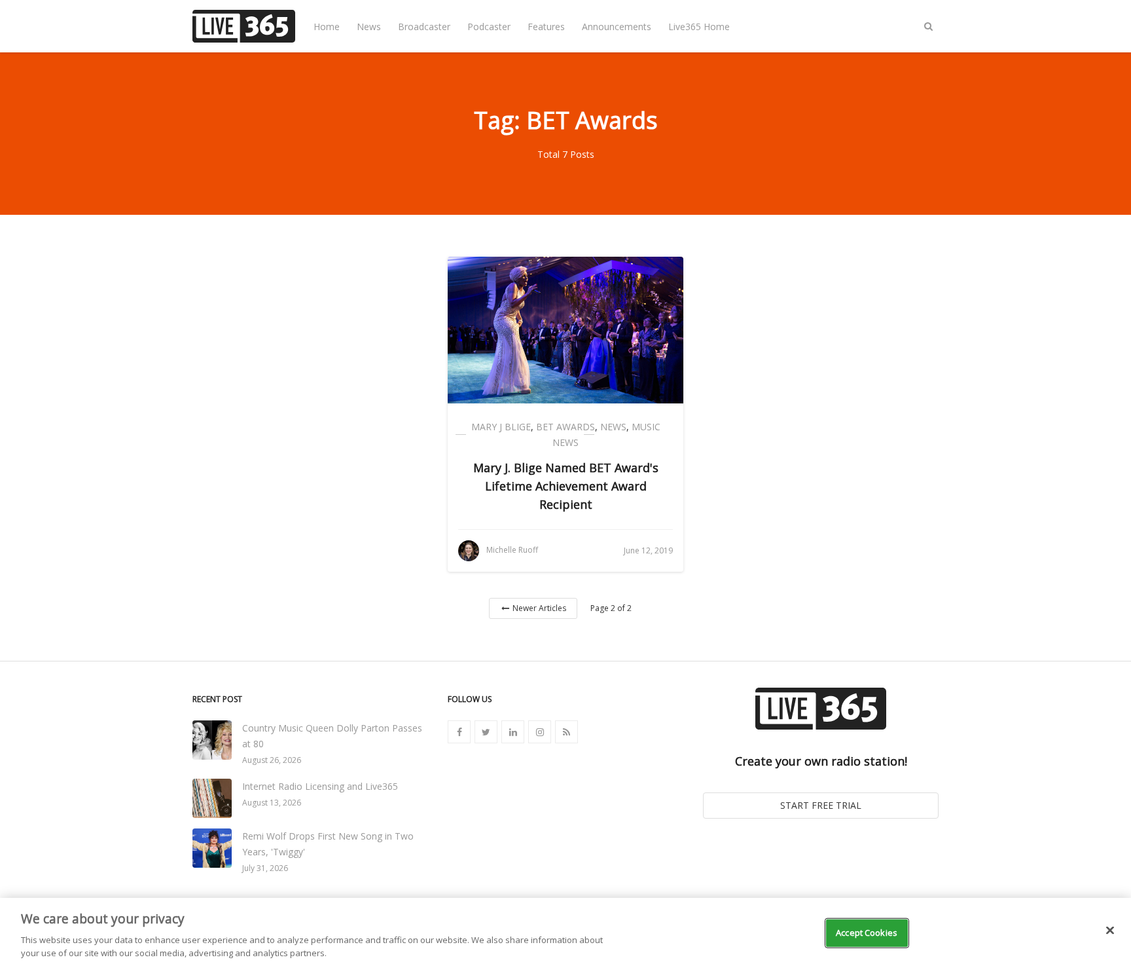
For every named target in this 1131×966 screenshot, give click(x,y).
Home (327, 26)
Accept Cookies (866, 932)
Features (546, 26)
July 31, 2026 (265, 868)
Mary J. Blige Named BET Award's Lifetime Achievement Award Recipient (565, 486)
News (369, 26)
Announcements (616, 26)
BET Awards (565, 426)
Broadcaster (424, 26)
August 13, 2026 (271, 802)
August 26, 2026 (271, 760)
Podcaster (489, 26)
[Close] (1110, 930)
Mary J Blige (501, 426)
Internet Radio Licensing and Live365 (320, 786)
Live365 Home (699, 26)
